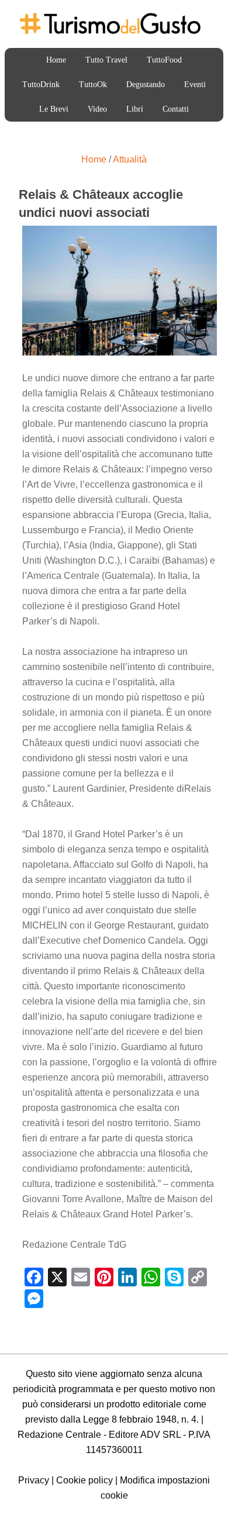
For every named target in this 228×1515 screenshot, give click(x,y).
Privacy (33, 1480)
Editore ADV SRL (145, 1435)
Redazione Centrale (59, 1435)
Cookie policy (84, 1480)
